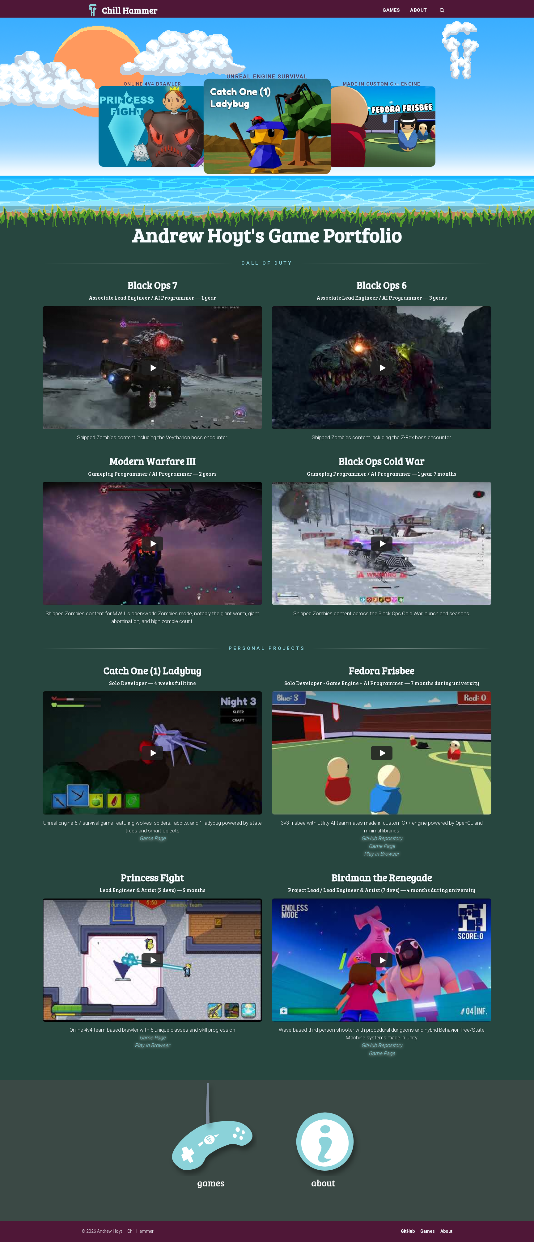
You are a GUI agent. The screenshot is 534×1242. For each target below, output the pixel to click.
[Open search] (441, 10)
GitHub (408, 1231)
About (418, 10)
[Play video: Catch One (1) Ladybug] (152, 753)
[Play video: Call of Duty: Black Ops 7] (152, 367)
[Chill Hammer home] (93, 10)
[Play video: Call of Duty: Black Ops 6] (381, 367)
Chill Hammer (130, 10)
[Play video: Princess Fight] (152, 960)
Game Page (152, 838)
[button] (152, 367)
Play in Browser (381, 854)
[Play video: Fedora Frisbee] (381, 753)
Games (391, 10)
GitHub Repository (381, 838)
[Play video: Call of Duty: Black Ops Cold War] (381, 544)
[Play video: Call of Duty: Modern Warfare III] (152, 544)
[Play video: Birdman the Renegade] (381, 960)
